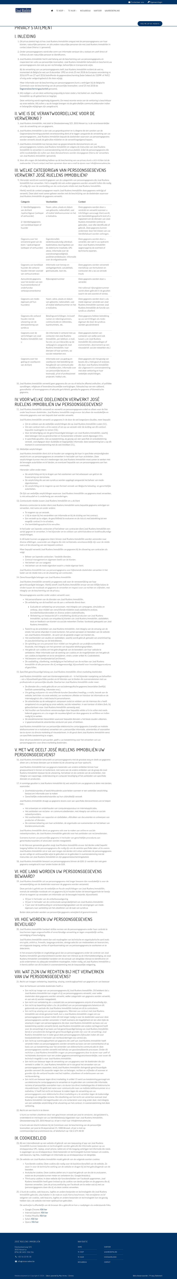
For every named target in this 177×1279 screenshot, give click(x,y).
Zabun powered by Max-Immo (56, 1276)
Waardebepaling (112, 11)
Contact (107, 1262)
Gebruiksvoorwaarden (140, 1276)
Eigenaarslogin (156, 2)
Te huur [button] (72, 11)
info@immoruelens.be (26, 1261)
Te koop (81, 1252)
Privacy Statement (155, 1276)
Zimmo (71, 1276)
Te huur (81, 1257)
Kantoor (98, 11)
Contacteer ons (137, 2)
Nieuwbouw (85, 11)
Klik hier (43, 1209)
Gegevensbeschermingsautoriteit (34, 88)
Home (80, 1247)
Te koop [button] (60, 11)
